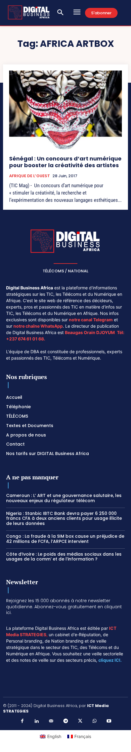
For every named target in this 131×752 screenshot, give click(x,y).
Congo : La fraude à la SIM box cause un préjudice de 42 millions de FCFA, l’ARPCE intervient (65, 538)
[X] (80, 721)
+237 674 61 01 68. (25, 338)
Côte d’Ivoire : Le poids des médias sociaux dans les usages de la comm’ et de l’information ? (64, 556)
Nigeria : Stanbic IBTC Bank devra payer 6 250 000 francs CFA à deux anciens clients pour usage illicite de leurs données (64, 518)
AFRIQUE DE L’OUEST (29, 176)
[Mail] (51, 721)
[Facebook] (22, 721)
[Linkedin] (36, 721)
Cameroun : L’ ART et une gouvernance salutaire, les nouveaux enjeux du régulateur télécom (64, 498)
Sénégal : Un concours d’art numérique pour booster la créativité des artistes (65, 162)
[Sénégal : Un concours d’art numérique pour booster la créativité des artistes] (65, 110)
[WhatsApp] (94, 721)
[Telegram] (65, 721)
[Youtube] (109, 721)
